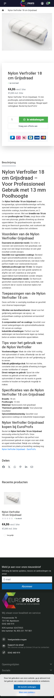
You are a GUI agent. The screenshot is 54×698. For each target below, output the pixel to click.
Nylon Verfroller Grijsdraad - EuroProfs (19, 449)
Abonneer (27, 586)
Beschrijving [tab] (9, 162)
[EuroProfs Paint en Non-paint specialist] (27, 3)
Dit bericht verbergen (27, 687)
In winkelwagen (35, 119)
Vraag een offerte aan (27, 126)
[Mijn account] (42, 4)
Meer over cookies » (27, 692)
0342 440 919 (8, 624)
